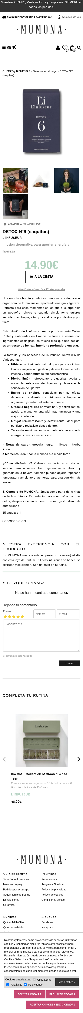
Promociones (49, 879)
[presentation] (4, 759)
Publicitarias (35, 984)
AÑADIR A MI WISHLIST (24, 225)
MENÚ (11, 48)
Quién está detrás (13, 927)
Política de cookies (52, 894)
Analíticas (16, 984)
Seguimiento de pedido (16, 894)
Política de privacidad (54, 889)
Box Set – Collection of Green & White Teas (39, 776)
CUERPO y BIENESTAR (16, 71)
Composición (14, 521)
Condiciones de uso (53, 899)
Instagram (47, 927)
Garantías (8, 904)
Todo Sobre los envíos (16, 879)
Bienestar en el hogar (45, 71)
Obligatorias (44, 979)
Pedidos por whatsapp (16, 889)
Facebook (47, 922)
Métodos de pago (13, 884)
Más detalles (66, 982)
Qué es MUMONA (13, 922)
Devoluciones (11, 899)
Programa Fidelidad (53, 884)
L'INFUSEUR (12, 238)
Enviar (69, 663)
